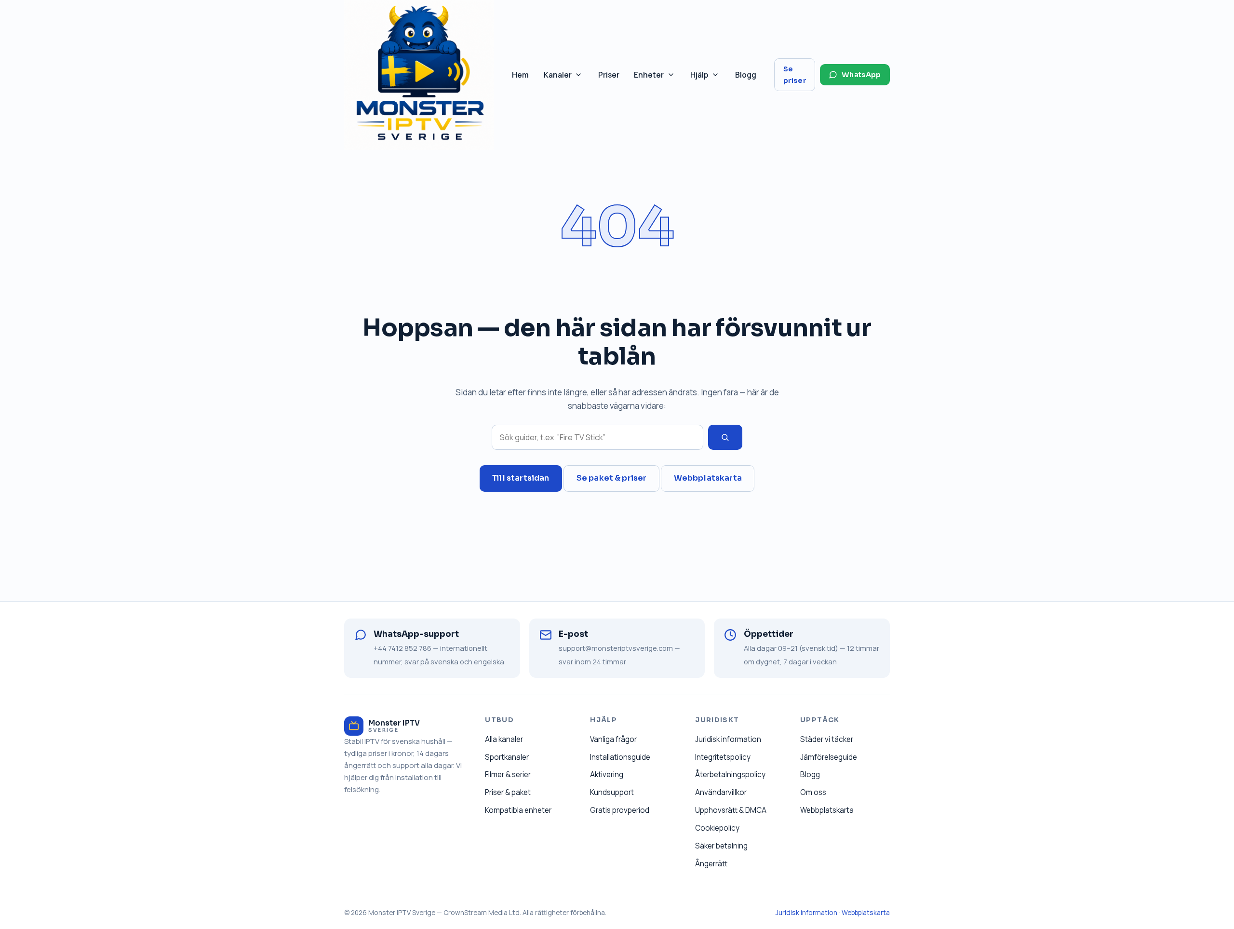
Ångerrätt (711, 864)
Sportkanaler (507, 757)
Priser (608, 74)
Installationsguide (620, 757)
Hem (520, 74)
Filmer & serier (508, 774)
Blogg (745, 74)
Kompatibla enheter (518, 810)
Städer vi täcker (826, 739)
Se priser (794, 75)
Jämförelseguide (828, 757)
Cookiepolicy (717, 828)
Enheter (658, 77)
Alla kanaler (504, 739)
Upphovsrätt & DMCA (730, 810)
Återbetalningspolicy (730, 774)
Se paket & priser (612, 478)
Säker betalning (721, 846)
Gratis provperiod (619, 810)
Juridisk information (728, 739)
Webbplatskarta (708, 478)
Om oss (813, 792)
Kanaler (567, 77)
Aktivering (606, 774)
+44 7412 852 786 (402, 648)
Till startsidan (520, 478)
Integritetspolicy (723, 757)
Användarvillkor (721, 792)
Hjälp (708, 77)
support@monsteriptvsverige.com (616, 648)
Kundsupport (612, 792)
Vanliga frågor (613, 739)
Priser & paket (508, 792)
